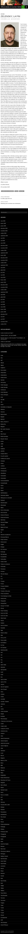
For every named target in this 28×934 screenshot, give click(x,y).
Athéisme (3, 409)
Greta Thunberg (4, 610)
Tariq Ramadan (4, 895)
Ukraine (2, 14)
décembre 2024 (4, 228)
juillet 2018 (3, 297)
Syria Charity (3, 880)
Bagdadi (2, 416)
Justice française (4, 711)
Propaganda (3, 834)
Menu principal (26, 7)
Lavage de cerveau (5, 728)
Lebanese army (4, 731)
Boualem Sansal (4, 438)
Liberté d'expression (5, 738)
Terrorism (3, 897)
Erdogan (2, 546)
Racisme (2, 846)
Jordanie (2, 694)
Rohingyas (3, 853)
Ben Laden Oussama (5, 429)
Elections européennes (6, 534)
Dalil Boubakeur (4, 492)
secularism (3, 866)
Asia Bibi (2, 399)
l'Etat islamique (4, 718)
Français (2, 581)
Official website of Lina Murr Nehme (11, 7)
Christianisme (4, 470)
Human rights (3, 640)
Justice (2, 708)
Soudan (2, 875)
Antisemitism (3, 372)
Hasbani (2, 623)
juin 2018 (3, 299)
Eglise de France (4, 527)
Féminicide (3, 566)
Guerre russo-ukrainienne (7, 191)
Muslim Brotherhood (5, 777)
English (2, 544)
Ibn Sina (2, 645)
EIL (1, 532)
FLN (2, 578)
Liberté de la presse (5, 743)
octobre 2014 (3, 324)
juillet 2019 (3, 270)
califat (2, 443)
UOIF (2, 920)
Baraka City (3, 424)
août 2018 (3, 294)
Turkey (2, 910)
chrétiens (3, 465)
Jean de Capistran (5, 686)
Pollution (2, 829)
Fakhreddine (3, 559)
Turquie (2, 912)
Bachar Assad (4, 414)
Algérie (2, 365)
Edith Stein (3, 519)
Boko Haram (3, 434)
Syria (2, 878)
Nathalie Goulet (4, 789)
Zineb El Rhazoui (4, 924)
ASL (1, 402)
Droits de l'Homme (5, 515)
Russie (16, 191)
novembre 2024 (4, 230)
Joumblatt (3, 699)
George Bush (3, 603)
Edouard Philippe (4, 522)
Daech (2, 488)
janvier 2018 (3, 311)
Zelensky (22, 191)
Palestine (3, 809)
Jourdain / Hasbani (5, 701)
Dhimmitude (3, 505)
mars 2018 (3, 306)
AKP (2, 360)
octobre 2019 (3, 262)
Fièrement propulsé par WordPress (7, 932)
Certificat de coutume (5, 458)
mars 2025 (3, 220)
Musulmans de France (5, 780)
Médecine (3, 767)
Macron (2, 755)
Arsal (2, 397)
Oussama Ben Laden (5, 804)
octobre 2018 (3, 289)
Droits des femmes (5, 517)
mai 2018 (3, 301)
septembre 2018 (4, 292)
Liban (2, 735)
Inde (2, 652)
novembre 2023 (4, 247)
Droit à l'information (5, 510)
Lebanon (2, 733)
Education (3, 524)
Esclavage (3, 551)
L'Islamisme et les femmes (6, 721)
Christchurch (3, 468)
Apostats (2, 380)
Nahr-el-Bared (4, 785)
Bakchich (3, 419)
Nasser (2, 787)
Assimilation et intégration (6, 407)
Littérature (3, 750)
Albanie (2, 362)
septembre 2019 (4, 265)
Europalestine (4, 556)
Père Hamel (3, 816)
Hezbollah (3, 627)
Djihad (2, 507)
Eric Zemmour (4, 549)
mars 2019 (3, 277)
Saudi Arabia (3, 863)
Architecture (3, 389)
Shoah (2, 870)
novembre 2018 (4, 287)
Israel (2, 674)
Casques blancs (4, 453)
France (2, 583)
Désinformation (4, 502)
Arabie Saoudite (4, 387)
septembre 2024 (4, 235)
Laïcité (2, 723)
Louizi (2, 753)
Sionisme (3, 873)
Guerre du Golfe (4, 613)
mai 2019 (3, 274)
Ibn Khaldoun (3, 642)
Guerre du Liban (4, 615)
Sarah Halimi (3, 861)
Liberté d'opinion (4, 740)
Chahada (3, 461)
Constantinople (4, 483)
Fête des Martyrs (4, 573)
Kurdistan (3, 716)
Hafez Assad (3, 618)
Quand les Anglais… (5, 843)
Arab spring (3, 382)
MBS (2, 765)
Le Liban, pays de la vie (6, 197)
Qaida (2, 839)
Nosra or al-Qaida (4, 794)
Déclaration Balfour (5, 495)
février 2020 (3, 255)
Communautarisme (5, 480)
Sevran (2, 868)
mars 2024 (3, 243)
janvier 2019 (3, 282)
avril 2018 (3, 304)
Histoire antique (4, 632)
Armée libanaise (4, 392)
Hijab (2, 630)
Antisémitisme (4, 375)
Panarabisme (3, 812)
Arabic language (4, 384)
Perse (2, 819)
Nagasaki (3, 782)
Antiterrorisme (4, 377)
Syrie (2, 883)
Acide (2, 355)
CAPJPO (2, 451)
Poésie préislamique (5, 824)
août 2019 (3, 267)
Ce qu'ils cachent (4, 456)
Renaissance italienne (5, 851)
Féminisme (3, 569)
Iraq (1, 659)
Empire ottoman (4, 539)
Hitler (2, 635)
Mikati (2, 772)
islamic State (3, 664)
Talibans (2, 890)
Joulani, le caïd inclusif (5, 341)
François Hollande (4, 586)
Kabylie (2, 713)
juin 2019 (3, 272)
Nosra (2, 792)
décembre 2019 (4, 257)
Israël (2, 672)
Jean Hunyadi (4, 689)
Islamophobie (3, 669)
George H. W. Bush (5, 605)
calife (2, 446)
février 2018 (3, 309)
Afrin (2, 357)
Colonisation (3, 475)
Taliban (2, 888)
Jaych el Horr (3, 681)
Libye (2, 748)
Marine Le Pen (4, 760)
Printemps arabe (4, 831)
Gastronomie (3, 598)
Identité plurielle (4, 650)
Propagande (3, 836)
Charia (2, 463)
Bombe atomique (4, 436)
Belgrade (3, 426)
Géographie (3, 600)
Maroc (2, 762)
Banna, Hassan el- (5, 421)
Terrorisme (3, 900)
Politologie (3, 826)
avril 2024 (3, 240)
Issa (1, 677)
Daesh (2, 490)
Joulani (2, 696)
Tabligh (2, 885)
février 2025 (3, 223)
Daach (2, 485)
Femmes (2, 571)
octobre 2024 (3, 233)
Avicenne (3, 411)
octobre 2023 (3, 250)
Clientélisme (3, 473)
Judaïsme (3, 704)
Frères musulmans (5, 593)
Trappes (2, 902)
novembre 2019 (4, 260)
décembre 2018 (4, 284)
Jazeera (2, 684)
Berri (2, 431)
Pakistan (2, 807)
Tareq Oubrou (4, 893)
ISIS (1, 662)
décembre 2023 (4, 245)
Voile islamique (4, 922)
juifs (1, 706)
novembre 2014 (4, 321)
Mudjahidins (3, 775)
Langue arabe (4, 726)
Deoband (3, 500)
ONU (2, 799)
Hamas (2, 620)
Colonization (3, 478)
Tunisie (2, 907)
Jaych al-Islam (4, 679)
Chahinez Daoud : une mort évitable (8, 335)
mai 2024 (3, 238)
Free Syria (3, 588)
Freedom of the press (5, 591)
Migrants (2, 770)
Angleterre (3, 367)
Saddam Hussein (4, 856)
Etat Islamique (4, 554)
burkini (2, 441)
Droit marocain (4, 512)
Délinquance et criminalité (6, 497)
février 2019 (3, 279)
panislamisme (4, 814)
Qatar (2, 841)
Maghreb (3, 758)
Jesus (2, 691)
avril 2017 (3, 319)
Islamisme (3, 667)
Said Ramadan (4, 858)
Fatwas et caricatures (5, 564)
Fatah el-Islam (4, 561)
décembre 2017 (4, 314)
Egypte (2, 529)
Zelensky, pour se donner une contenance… (11, 202)
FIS (1, 576)
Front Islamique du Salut (6, 596)
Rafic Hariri (3, 848)
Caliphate (3, 448)
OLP (2, 797)
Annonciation (3, 370)
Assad (2, 404)
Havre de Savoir (4, 625)
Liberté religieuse (4, 745)
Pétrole (2, 821)
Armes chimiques (4, 394)
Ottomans (3, 802)
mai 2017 (3, 316)
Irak (1, 654)
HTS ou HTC (3, 637)
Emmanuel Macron (5, 537)
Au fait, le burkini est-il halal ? (7, 333)
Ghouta (2, 608)
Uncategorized (4, 917)
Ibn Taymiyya (3, 647)
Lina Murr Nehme (16, 19)
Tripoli (2, 905)
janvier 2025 (3, 225)
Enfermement (4, 542)
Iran (1, 657)
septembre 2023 (4, 252)
